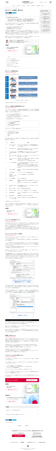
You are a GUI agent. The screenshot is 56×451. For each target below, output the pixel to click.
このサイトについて (14, 442)
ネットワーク (23, 5)
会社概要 (22, 442)
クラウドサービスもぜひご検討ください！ (13, 66)
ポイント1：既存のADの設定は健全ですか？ (13, 60)
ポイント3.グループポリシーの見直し (12, 63)
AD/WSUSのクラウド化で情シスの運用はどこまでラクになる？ (15, 414)
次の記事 (26, 425)
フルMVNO (33, 5)
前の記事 (19, 425)
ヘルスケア (28, 5)
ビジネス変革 (38, 5)
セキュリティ (18, 5)
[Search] (50, 2)
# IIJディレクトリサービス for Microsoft (9, 422)
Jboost (42, 5)
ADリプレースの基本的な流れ (11, 58)
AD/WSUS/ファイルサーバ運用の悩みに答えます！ (13, 410)
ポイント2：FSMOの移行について (12, 61)
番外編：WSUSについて (10, 64)
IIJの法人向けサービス (31, 442)
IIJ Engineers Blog (41, 442)
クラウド (14, 5)
